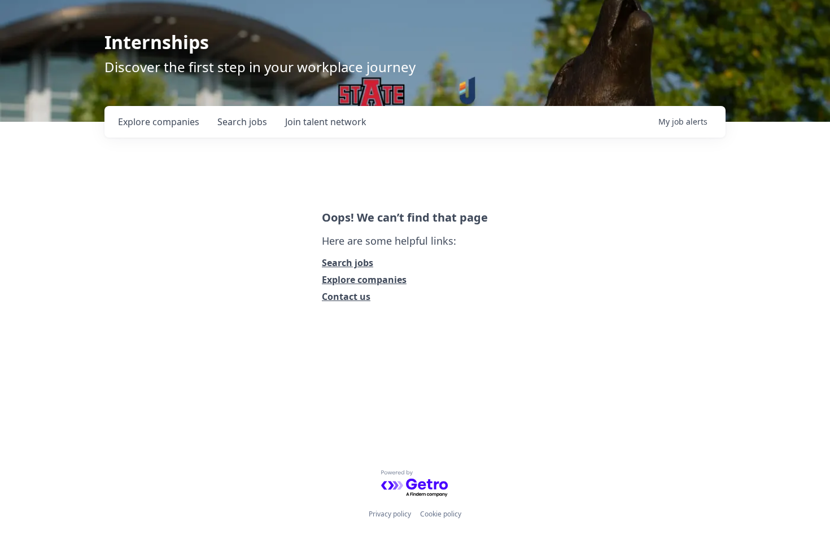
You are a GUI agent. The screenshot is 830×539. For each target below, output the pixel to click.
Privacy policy (390, 514)
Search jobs (347, 263)
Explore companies (364, 279)
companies (158, 122)
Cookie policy (440, 514)
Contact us (346, 296)
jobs (242, 122)
